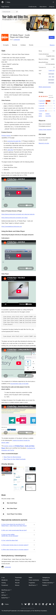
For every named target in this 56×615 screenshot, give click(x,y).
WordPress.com (6, 590)
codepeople (16, 39)
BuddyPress (5, 597)
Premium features (6, 135)
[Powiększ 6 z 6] (34, 485)
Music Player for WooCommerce (12, 457)
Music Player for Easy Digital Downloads (15, 459)
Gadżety (45, 585)
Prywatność (4, 585)
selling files (10, 150)
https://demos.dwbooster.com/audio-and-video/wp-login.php (17, 214)
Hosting (3, 582)
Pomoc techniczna (34, 580)
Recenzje (14, 45)
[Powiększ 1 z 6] (10, 468)
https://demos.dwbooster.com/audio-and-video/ (14, 217)
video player (51, 82)
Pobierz (52, 37)
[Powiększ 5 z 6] (34, 475)
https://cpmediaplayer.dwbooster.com (11, 226)
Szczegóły (6, 45)
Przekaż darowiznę (48, 582)
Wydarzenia (45, 580)
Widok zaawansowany (45, 87)
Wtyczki (17, 582)
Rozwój (31, 45)
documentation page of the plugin (19, 383)
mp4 (53, 76)
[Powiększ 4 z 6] (34, 468)
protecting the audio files (14, 141)
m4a (50, 76)
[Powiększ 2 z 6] (22, 468)
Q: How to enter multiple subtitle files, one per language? (9, 535)
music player (51, 79)
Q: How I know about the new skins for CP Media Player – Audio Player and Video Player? (14, 525)
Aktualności (4, 580)
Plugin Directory (5, 6)
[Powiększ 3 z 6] (22, 488)
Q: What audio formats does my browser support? (14, 545)
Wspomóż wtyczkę (44, 143)
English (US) (52, 70)
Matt (3, 592)
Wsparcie (52, 45)
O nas (3, 577)
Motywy (17, 580)
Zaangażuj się (46, 577)
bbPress (4, 595)
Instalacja (23, 45)
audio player (51, 73)
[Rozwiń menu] (53, 2)
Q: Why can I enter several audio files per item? (14, 530)
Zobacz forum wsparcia (45, 129)
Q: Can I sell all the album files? (9, 540)
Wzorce (17, 585)
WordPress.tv (33, 585)
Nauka (30, 577)
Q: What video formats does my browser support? (15, 549)
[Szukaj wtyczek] (16, 11)
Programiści (32, 582)
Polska (7, 604)
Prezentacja (18, 577)
